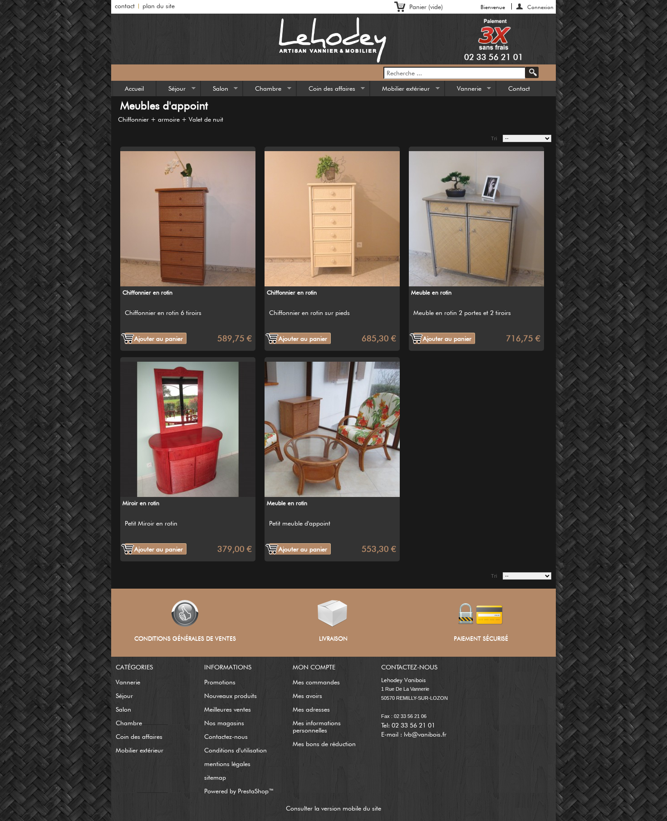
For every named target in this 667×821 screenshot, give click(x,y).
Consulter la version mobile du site (333, 808)
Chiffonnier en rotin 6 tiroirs (163, 312)
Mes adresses (311, 709)
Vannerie (463, 90)
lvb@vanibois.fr (425, 734)
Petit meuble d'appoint (299, 523)
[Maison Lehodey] (333, 39)
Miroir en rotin (141, 502)
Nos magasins (224, 723)
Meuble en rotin (431, 292)
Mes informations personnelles (317, 726)
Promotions (219, 682)
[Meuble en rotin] (476, 216)
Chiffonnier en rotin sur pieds (309, 312)
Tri (494, 138)
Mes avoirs (307, 695)
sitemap (215, 777)
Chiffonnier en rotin (147, 292)
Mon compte (314, 667)
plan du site (158, 6)
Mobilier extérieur (400, 90)
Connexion (540, 7)
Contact (519, 88)
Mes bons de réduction (324, 743)
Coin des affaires (326, 90)
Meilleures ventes (227, 709)
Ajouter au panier (158, 338)
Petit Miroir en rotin (151, 523)
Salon (214, 90)
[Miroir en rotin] (187, 427)
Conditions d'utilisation (235, 750)
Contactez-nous (226, 736)
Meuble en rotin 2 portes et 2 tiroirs (462, 312)
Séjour (171, 90)
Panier (426, 6)
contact (125, 6)
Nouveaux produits (230, 695)
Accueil (134, 88)
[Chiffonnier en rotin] (187, 216)
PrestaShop (253, 791)
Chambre (262, 90)
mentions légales (227, 763)
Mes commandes (316, 682)
